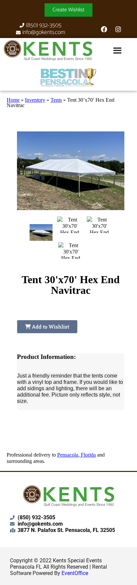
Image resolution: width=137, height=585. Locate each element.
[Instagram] (118, 29)
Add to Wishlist (50, 326)
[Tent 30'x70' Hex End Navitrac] (41, 232)
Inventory (35, 100)
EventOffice (75, 573)
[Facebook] (103, 29)
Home (13, 100)
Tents (56, 100)
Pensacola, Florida (76, 455)
